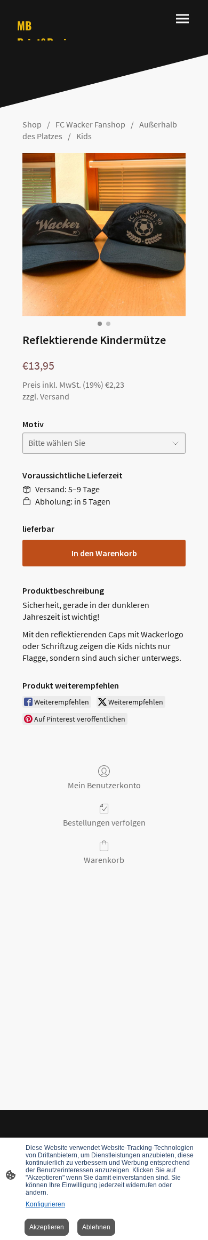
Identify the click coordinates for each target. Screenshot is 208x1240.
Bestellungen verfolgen (104, 822)
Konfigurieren (45, 1204)
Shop (32, 124)
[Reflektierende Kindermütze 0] (104, 234)
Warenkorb (104, 859)
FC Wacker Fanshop (90, 124)
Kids (84, 136)
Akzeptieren (46, 1227)
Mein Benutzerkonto (104, 785)
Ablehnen (96, 1227)
